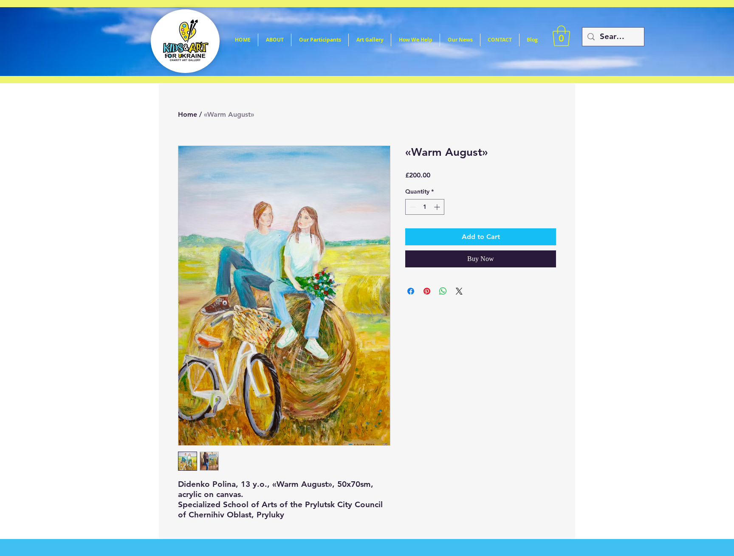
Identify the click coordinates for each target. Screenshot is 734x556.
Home (187, 114)
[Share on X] (459, 291)
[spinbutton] (424, 206)
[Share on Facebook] (411, 291)
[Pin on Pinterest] (427, 291)
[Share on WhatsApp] (443, 291)
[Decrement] (412, 206)
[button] (561, 35)
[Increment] (437, 206)
